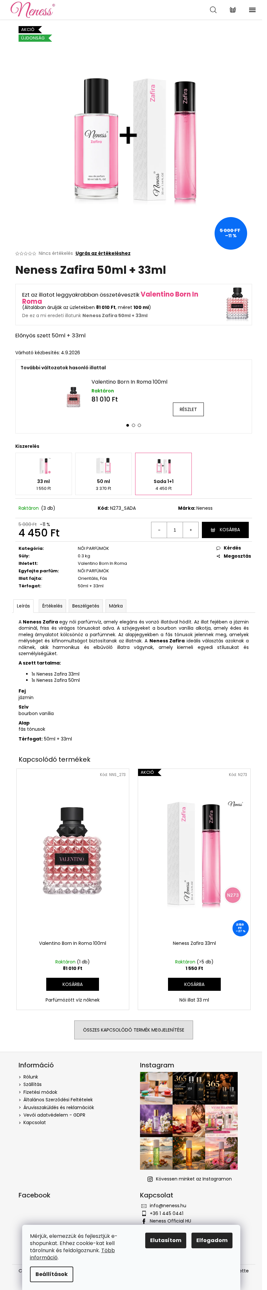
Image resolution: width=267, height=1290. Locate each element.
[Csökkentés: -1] (159, 530)
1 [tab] (127, 425)
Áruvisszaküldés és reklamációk (58, 1107)
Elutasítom (165, 1240)
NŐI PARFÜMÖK (93, 548)
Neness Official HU (170, 1221)
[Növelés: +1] (190, 530)
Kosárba (230, 529)
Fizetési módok (40, 1092)
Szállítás (32, 1084)
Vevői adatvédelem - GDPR (54, 1115)
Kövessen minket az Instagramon (194, 1179)
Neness (204, 508)
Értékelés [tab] (52, 606)
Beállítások (51, 1274)
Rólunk (30, 1077)
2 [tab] (133, 425)
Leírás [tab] (23, 606)
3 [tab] (139, 425)
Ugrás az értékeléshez (103, 253)
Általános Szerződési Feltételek (58, 1099)
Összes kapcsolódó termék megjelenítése (133, 1030)
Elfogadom (212, 1240)
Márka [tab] (116, 606)
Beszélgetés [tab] (85, 606)
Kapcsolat (34, 1122)
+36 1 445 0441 (166, 1213)
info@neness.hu (168, 1205)
